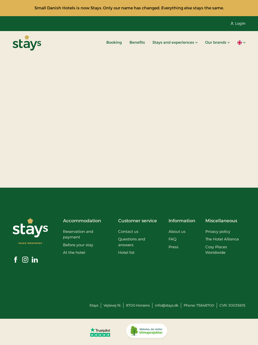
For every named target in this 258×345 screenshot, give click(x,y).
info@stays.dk (166, 305)
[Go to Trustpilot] (100, 332)
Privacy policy (217, 231)
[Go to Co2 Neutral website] (146, 332)
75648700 (205, 305)
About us (177, 231)
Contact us (128, 231)
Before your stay (78, 244)
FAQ (172, 239)
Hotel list (126, 252)
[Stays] (27, 43)
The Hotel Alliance (222, 239)
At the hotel (74, 252)
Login (240, 23)
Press (173, 246)
